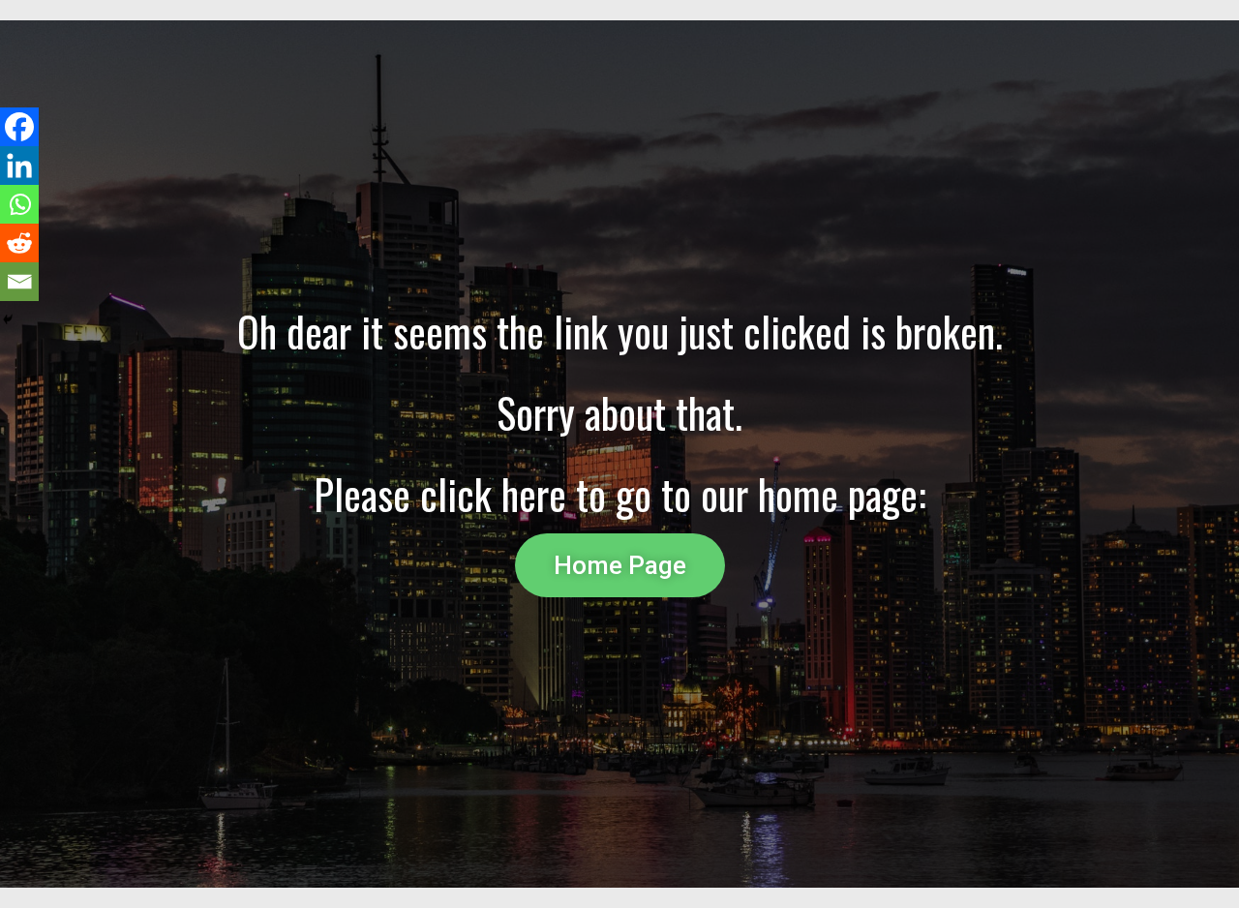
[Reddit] (19, 243)
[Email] (19, 281)
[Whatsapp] (19, 204)
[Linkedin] (19, 165)
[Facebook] (19, 126)
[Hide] (7, 319)
